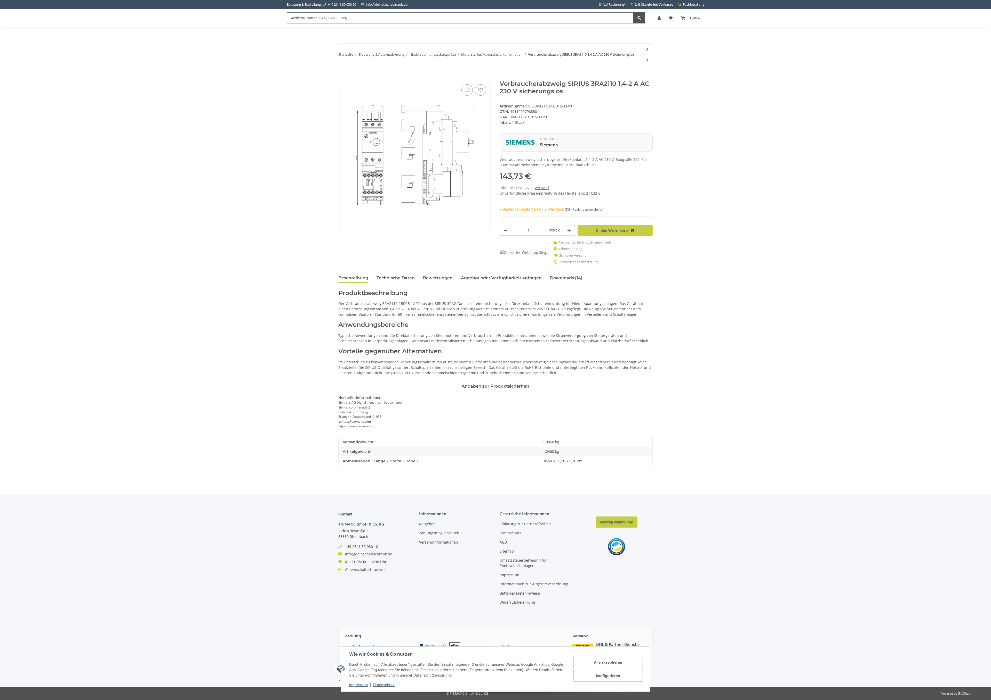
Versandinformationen (438, 542)
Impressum (509, 574)
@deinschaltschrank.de (365, 569)
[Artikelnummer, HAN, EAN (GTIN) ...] (639, 17)
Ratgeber (427, 523)
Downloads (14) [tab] (566, 278)
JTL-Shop (964, 693)
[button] (659, 18)
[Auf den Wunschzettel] (480, 90)
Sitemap (507, 551)
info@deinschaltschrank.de (386, 4)
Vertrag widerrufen (616, 522)
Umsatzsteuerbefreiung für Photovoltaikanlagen (523, 563)
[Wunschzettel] (671, 18)
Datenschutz (510, 532)
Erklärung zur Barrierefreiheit (525, 523)
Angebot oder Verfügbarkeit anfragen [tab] (501, 278)
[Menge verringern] (505, 230)
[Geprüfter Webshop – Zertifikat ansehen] (524, 252)
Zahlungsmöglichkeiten (439, 532)
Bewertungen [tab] (438, 278)
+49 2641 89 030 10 (342, 4)
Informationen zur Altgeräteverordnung (534, 583)
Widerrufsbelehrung (517, 602)
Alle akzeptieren (608, 662)
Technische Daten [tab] (396, 278)
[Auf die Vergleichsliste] (467, 90)
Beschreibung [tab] (353, 278)
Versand (542, 187)
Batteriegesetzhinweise (520, 593)
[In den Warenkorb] (342, 77)
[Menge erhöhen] (569, 230)
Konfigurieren (608, 675)
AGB (503, 542)
